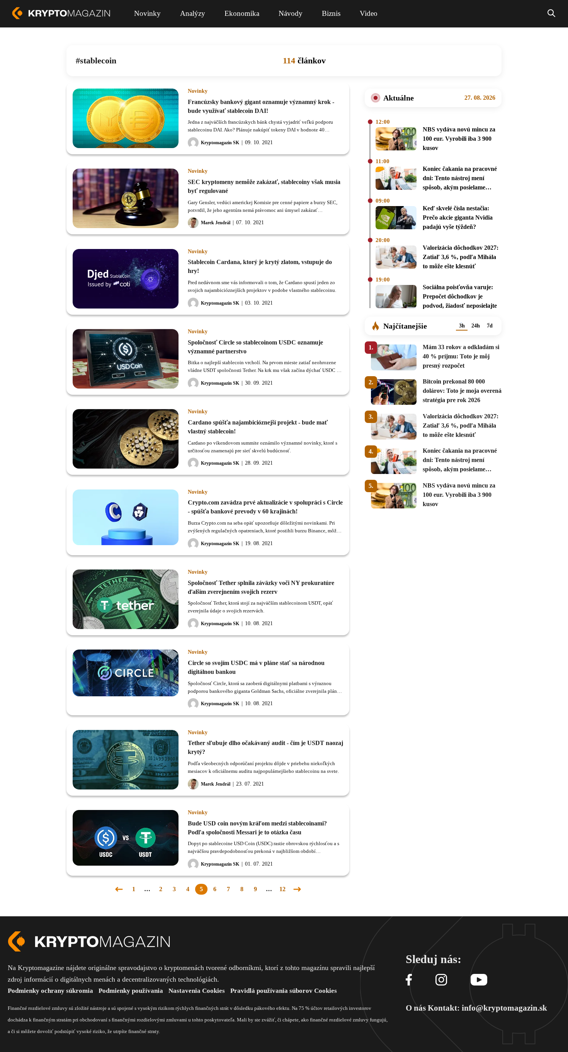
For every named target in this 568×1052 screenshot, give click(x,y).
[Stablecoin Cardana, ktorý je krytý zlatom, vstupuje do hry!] (126, 279)
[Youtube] (479, 980)
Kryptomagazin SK (220, 142)
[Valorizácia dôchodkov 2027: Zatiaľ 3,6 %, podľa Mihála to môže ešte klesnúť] (396, 258)
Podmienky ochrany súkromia (50, 990)
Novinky (197, 91)
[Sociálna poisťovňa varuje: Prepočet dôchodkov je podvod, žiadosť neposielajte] (396, 297)
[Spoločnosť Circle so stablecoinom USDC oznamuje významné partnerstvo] (126, 359)
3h (462, 326)
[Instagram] (441, 980)
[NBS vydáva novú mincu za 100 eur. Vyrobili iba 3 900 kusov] (396, 140)
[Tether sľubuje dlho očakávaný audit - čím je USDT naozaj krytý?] (126, 759)
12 (282, 889)
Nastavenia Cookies (196, 990)
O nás (416, 1008)
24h (475, 326)
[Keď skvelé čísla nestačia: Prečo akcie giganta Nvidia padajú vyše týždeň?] (396, 219)
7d (490, 326)
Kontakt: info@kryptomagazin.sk (487, 1008)
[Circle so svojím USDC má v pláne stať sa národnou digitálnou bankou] (126, 679)
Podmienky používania (131, 990)
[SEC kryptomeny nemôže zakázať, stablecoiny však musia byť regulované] (126, 198)
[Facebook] (409, 980)
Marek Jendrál (215, 222)
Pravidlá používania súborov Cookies (283, 990)
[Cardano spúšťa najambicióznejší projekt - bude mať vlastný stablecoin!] (126, 439)
